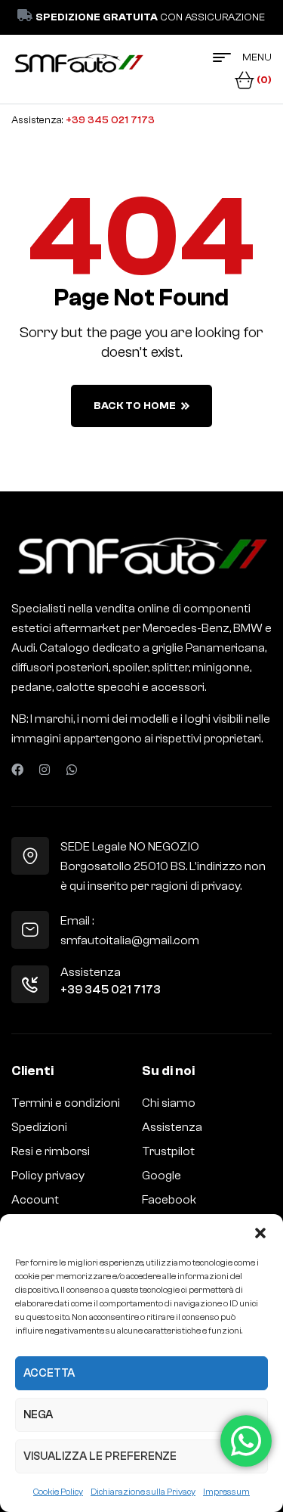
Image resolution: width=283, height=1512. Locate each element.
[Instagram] (44, 770)
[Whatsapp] (72, 770)
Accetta (49, 1373)
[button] (260, 1233)
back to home (135, 406)
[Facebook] (17, 770)
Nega (38, 1414)
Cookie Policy (58, 1491)
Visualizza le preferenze (100, 1456)
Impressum (226, 1491)
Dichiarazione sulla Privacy (143, 1491)
